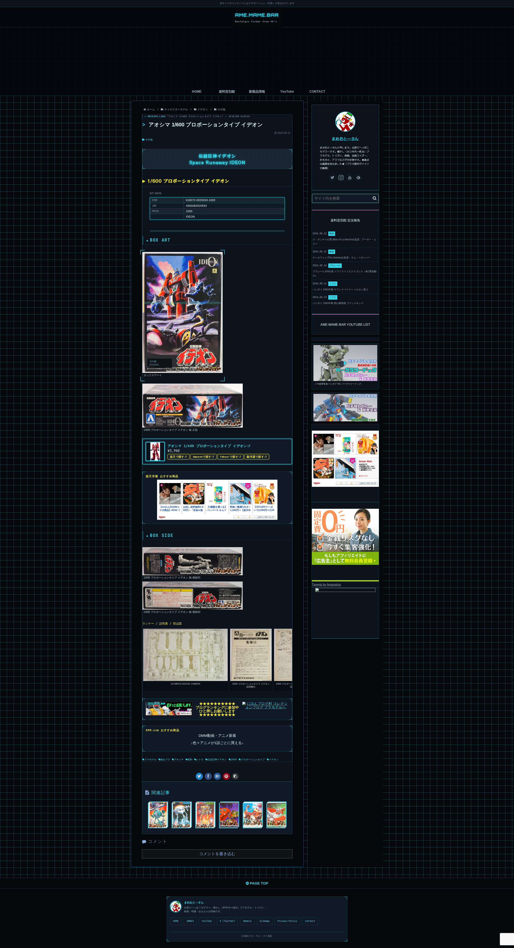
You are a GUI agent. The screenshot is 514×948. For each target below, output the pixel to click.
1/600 (234, 759)
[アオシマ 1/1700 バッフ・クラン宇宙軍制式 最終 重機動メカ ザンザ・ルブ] (182, 815)
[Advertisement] (257, 57)
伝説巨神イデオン (217, 759)
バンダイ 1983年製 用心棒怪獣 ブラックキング (338, 303)
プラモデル (150, 759)
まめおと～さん (345, 138)
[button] (374, 198)
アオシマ (179, 759)
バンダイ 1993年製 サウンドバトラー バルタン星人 (340, 289)
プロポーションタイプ (253, 759)
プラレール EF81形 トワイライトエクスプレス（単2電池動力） (344, 273)
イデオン (273, 759)
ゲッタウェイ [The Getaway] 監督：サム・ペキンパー (341, 257)
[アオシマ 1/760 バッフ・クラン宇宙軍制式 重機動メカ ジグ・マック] (205, 815)
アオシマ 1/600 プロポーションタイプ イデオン (207, 446)
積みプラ (165, 759)
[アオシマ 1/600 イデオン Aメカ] (276, 815)
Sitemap (264, 921)
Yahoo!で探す (229, 457)
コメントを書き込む (217, 854)
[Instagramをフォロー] (341, 177)
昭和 (190, 759)
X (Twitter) (227, 921)
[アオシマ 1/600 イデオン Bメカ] (229, 815)
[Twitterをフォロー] (332, 177)
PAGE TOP (258, 883)
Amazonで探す (202, 457)
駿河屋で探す (255, 457)
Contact (310, 921)
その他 (149, 139)
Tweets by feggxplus (326, 584)
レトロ (199, 759)
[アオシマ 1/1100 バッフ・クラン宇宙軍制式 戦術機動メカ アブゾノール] (253, 815)
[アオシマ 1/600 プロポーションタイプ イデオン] (217, 776)
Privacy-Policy (287, 921)
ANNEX (190, 921)
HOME (176, 921)
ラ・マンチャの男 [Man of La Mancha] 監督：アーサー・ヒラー (344, 241)
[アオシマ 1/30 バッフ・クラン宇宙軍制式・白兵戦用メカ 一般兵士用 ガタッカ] (158, 815)
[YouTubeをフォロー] (349, 177)
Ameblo (247, 921)
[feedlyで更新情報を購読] (358, 177)
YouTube (207, 921)
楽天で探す (177, 457)
